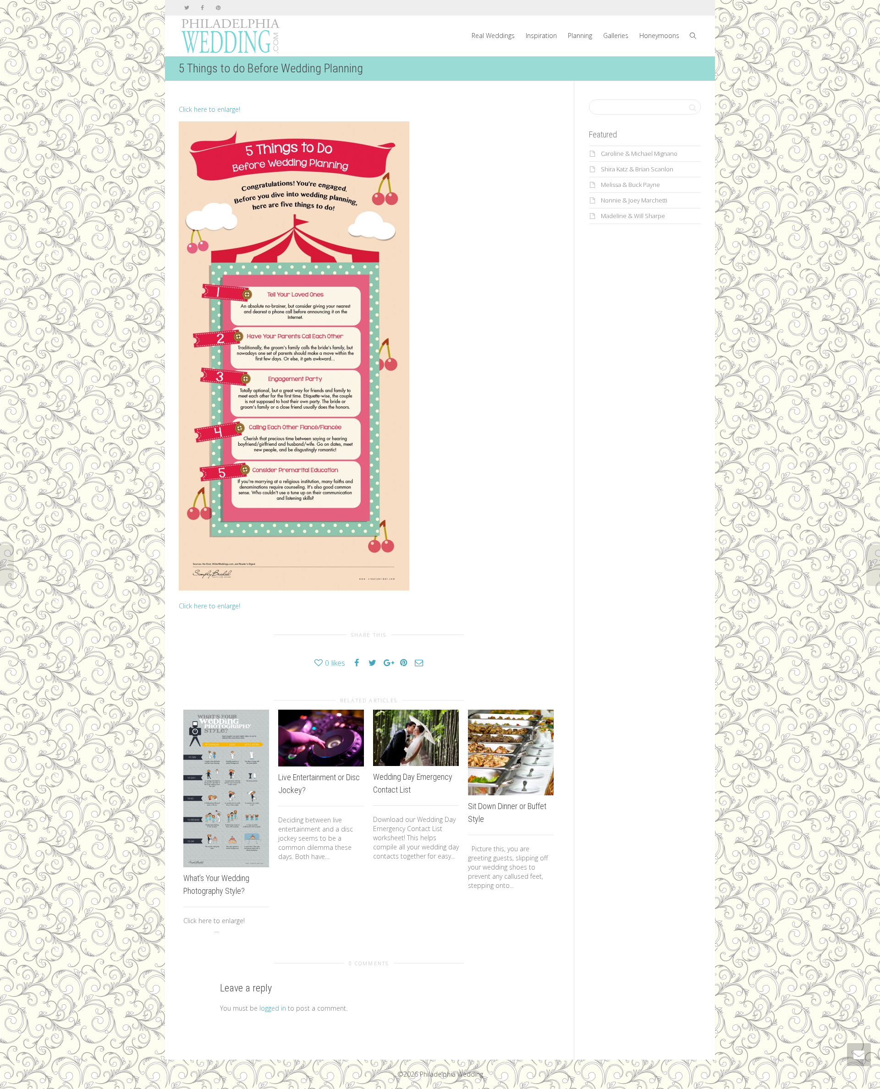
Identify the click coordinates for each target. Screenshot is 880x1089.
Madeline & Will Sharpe (633, 216)
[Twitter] (186, 7)
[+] (226, 788)
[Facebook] (202, 7)
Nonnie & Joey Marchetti (634, 200)
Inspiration (541, 35)
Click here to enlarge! (209, 109)
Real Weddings (493, 35)
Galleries (615, 35)
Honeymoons (659, 35)
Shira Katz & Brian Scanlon (637, 169)
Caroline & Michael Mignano (639, 153)
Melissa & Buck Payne (630, 185)
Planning (580, 35)
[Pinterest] (218, 7)
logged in (272, 1008)
